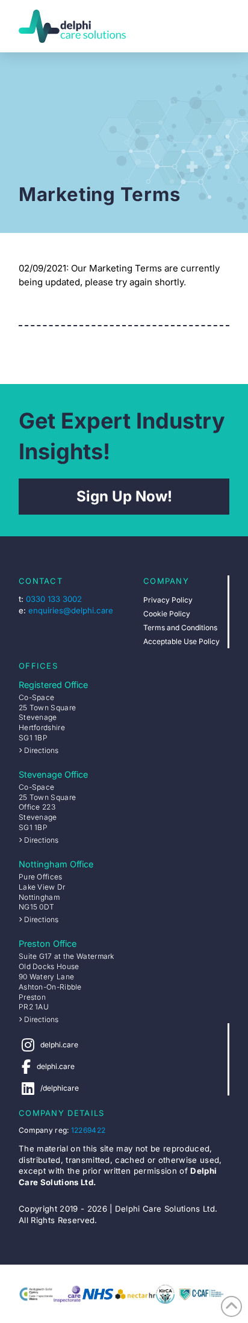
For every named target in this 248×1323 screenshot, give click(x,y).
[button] (219, 26)
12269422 (88, 1130)
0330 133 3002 (54, 599)
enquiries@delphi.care (70, 610)
